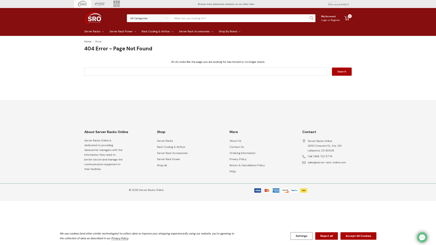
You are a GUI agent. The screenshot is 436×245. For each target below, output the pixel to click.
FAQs (233, 171)
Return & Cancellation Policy (247, 165)
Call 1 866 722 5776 (320, 156)
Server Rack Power (121, 31)
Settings (301, 236)
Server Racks (92, 31)
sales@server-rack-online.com (327, 162)
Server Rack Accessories (194, 31)
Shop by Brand (228, 31)
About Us (235, 141)
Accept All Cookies (358, 236)
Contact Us (237, 147)
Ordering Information (242, 153)
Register (335, 20)
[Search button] (311, 18)
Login (324, 20)
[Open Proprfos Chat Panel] (422, 237)
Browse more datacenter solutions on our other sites (226, 4)
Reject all (326, 236)
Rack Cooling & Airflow (156, 31)
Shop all (162, 165)
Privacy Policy (238, 159)
